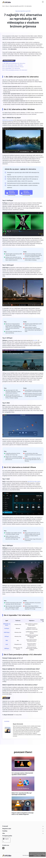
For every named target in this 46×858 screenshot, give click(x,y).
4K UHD (35, 340)
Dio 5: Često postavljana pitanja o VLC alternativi (14, 70)
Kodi (7, 644)
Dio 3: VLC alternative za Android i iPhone (12, 66)
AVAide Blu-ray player (7, 120)
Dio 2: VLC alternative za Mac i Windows (12, 65)
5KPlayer (7, 636)
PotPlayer (6, 628)
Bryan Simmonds (8, 714)
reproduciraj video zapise (34, 481)
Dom (3, 6)
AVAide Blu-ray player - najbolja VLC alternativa (20, 169)
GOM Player (7, 632)
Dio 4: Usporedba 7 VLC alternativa (11, 68)
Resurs (7, 6)
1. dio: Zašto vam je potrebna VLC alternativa (13, 63)
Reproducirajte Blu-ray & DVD (17, 6)
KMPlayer (6, 648)
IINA (7, 640)
